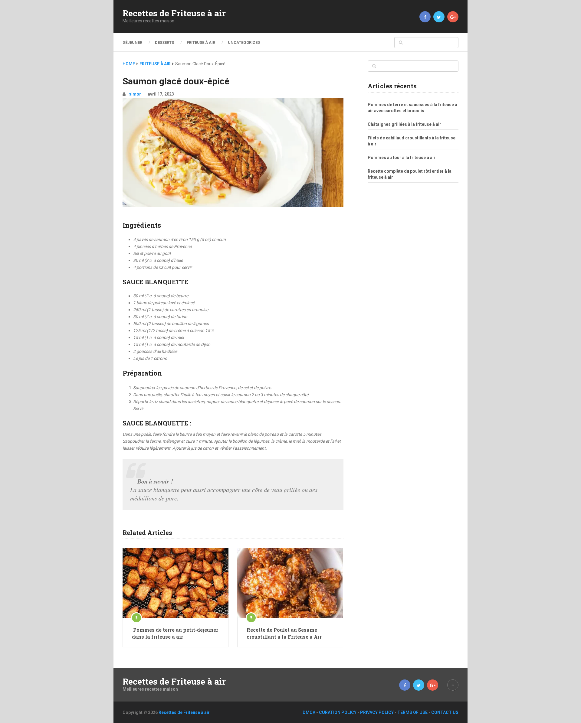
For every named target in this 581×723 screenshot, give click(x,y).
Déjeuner (132, 42)
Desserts (164, 42)
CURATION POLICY (337, 712)
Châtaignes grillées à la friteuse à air (404, 124)
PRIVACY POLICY (377, 712)
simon (135, 94)
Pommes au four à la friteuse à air (401, 157)
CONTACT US (444, 712)
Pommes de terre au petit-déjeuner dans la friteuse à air (175, 633)
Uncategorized (244, 42)
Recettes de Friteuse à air (174, 13)
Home (129, 63)
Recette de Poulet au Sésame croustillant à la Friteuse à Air (284, 633)
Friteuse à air (201, 42)
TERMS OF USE (412, 712)
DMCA (309, 712)
